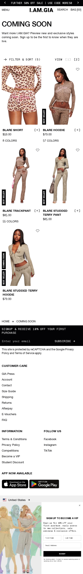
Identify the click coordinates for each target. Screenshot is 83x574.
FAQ (4, 420)
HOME (6, 321)
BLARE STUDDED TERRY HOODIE (20, 292)
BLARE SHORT (13, 130)
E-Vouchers (9, 414)
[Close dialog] (79, 505)
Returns (7, 402)
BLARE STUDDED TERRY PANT (55, 213)
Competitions (10, 450)
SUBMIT (62, 554)
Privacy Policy (11, 445)
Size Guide (9, 391)
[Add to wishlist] (37, 69)
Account (7, 379)
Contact (7, 385)
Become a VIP (11, 456)
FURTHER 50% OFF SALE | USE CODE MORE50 (41, 3)
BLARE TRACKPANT (17, 211)
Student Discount (13, 462)
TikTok (48, 450)
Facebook (50, 439)
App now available (17, 473)
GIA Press (8, 374)
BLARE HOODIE (54, 130)
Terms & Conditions (14, 439)
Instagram (50, 445)
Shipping (7, 397)
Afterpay (7, 408)
